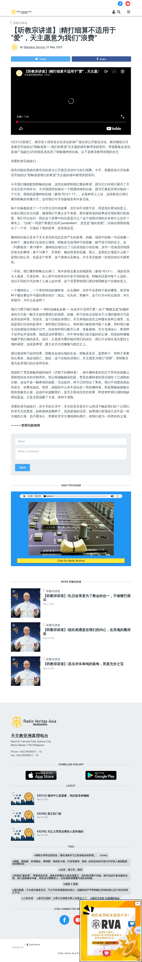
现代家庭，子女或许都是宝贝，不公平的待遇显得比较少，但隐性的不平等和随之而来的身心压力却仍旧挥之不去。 (70, 891)
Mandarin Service (34, 47)
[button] (40, 59)
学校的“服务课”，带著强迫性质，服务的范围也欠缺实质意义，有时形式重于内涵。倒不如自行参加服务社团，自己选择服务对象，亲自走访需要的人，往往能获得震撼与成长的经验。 (70, 876)
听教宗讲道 (20, 23)
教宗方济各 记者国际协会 (105, 898)
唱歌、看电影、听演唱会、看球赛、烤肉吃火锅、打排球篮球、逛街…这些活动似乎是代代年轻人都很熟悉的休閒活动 (69, 862)
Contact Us (17, 947)
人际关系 (28, 898)
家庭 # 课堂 (71, 884)
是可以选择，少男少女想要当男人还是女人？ (62, 898)
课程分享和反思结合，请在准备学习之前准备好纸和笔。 (66, 855)
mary (104, 855)
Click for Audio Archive (71, 560)
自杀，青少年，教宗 (71, 869)
